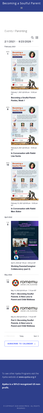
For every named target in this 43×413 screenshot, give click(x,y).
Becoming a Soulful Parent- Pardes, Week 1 (23, 99)
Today (22, 336)
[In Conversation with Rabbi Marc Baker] (25, 180)
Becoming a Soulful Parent (22, 3)
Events (9, 31)
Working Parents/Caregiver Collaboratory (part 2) (23, 267)
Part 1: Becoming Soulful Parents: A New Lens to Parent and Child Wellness (23, 296)
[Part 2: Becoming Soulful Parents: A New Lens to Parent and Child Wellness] (25, 309)
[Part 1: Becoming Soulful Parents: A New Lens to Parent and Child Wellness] (25, 283)
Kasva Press (24, 406)
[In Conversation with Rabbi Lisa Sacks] (25, 125)
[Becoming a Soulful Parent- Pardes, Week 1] (25, 69)
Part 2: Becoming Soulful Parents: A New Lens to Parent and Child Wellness (23, 323)
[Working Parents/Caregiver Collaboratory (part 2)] (25, 240)
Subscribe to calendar (20, 343)
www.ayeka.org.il (27, 376)
